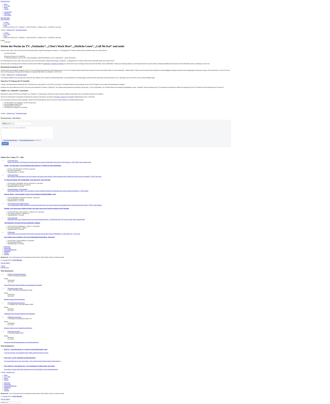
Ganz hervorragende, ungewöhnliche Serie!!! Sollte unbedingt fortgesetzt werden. (26, 353)
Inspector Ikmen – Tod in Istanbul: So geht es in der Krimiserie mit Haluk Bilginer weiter (30, 194)
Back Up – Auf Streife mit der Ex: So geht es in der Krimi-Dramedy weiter (25, 349)
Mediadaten (7, 251)
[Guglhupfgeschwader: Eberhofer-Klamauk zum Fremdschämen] (16, 303)
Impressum (7, 246)
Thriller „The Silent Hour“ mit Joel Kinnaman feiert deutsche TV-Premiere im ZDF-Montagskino (32, 165)
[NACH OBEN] (5, 263)
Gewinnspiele (8, 12)
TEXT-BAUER (17, 260)
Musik (6, 7)
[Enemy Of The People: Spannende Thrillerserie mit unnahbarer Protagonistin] (17, 274)
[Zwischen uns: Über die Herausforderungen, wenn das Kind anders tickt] (14, 331)
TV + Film (7, 6)
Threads (71, 97)
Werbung (6, 254)
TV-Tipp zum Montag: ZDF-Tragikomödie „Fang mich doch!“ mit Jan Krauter (27, 180)
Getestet (6, 9)
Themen (6, 253)
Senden (5, 143)
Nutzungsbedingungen (27, 140)
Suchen (3, 402)
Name (7, 123)
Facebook (57, 97)
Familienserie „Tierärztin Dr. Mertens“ (53, 63)
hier (82, 100)
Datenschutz (7, 248)
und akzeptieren (22, 140)
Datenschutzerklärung (10, 140)
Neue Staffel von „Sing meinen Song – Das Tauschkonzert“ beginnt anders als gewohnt (29, 366)
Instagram (63, 97)
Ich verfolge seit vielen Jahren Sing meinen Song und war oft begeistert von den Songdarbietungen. (31, 369)
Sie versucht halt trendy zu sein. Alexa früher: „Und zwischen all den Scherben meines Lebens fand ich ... (32, 361)
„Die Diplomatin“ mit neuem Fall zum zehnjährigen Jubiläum (22, 223)
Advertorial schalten (21, 30)
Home (5, 4)
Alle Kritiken (7, 15)
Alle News (7, 13)
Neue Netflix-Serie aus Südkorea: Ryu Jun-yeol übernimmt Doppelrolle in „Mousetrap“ (29, 237)
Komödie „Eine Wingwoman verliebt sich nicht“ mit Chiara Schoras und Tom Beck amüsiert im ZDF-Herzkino (36, 208)
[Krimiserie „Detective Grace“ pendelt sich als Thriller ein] (14, 317)
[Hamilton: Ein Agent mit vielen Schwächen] (15, 288)
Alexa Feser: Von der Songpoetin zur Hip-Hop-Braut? (20, 358)
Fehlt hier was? (11, 30)
